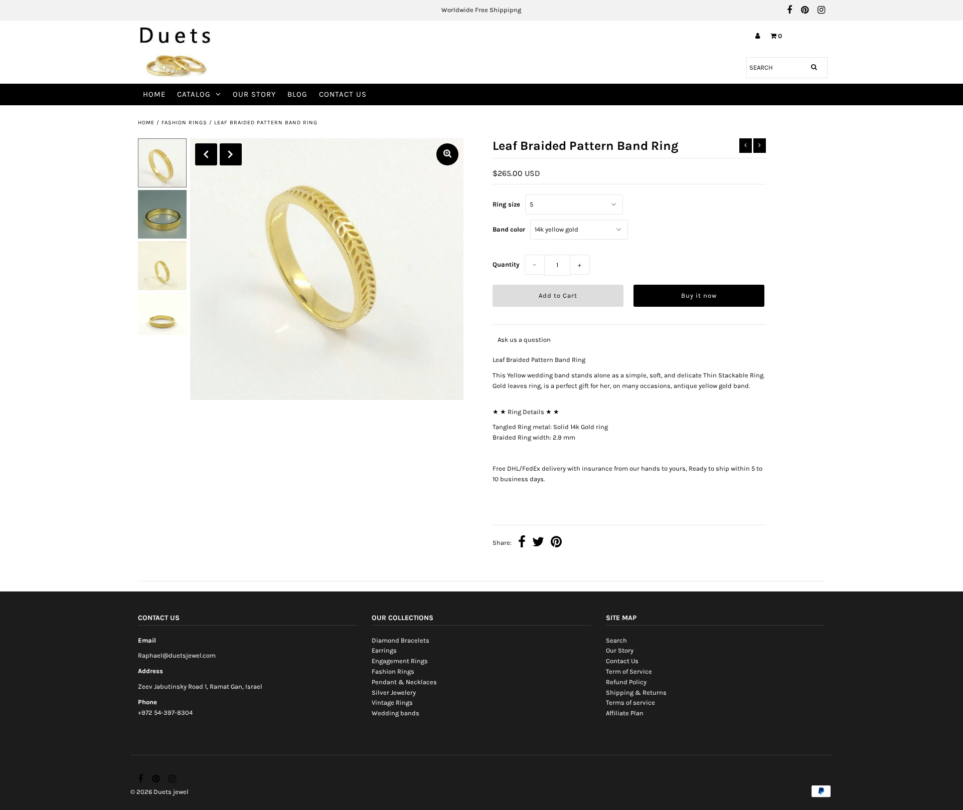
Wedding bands (395, 713)
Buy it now (699, 295)
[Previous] (206, 154)
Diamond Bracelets (400, 640)
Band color (509, 229)
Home (154, 94)
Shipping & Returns (636, 692)
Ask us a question (524, 339)
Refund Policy (626, 682)
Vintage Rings (392, 702)
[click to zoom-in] (447, 154)
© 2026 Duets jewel (159, 791)
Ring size (506, 204)
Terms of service (630, 702)
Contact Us (343, 94)
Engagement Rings (400, 661)
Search (616, 640)
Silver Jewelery (394, 692)
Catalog (194, 94)
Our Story (254, 94)
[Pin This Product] (556, 543)
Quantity (506, 264)
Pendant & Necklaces (404, 682)
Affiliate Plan (625, 713)
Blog (297, 94)
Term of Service (629, 671)
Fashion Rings (184, 122)
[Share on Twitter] (538, 543)
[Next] (231, 154)
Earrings (384, 650)
